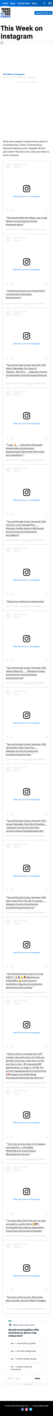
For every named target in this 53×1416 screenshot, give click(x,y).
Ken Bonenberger (29, 1159)
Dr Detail (25, 606)
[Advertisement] (26, 110)
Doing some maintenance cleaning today (25, 601)
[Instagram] (26, 1409)
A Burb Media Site (40, 1405)
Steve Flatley (27, 383)
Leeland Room (28, 303)
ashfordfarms (27, 992)
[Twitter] (30, 1409)
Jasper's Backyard (29, 460)
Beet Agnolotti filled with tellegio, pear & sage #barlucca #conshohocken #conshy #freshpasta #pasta (26, 221)
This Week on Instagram (14, 74)
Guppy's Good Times (30, 1082)
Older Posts (27, 1391)
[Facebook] (22, 1409)
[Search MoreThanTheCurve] (44, 3)
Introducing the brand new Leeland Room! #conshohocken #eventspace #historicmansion (25, 294)
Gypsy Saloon (27, 1235)
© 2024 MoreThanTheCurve (17, 1405)
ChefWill (25, 229)
